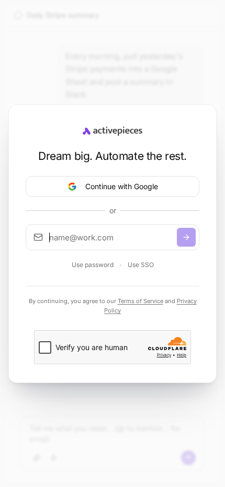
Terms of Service (140, 301)
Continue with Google (121, 186)
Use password (93, 265)
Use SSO (141, 265)
